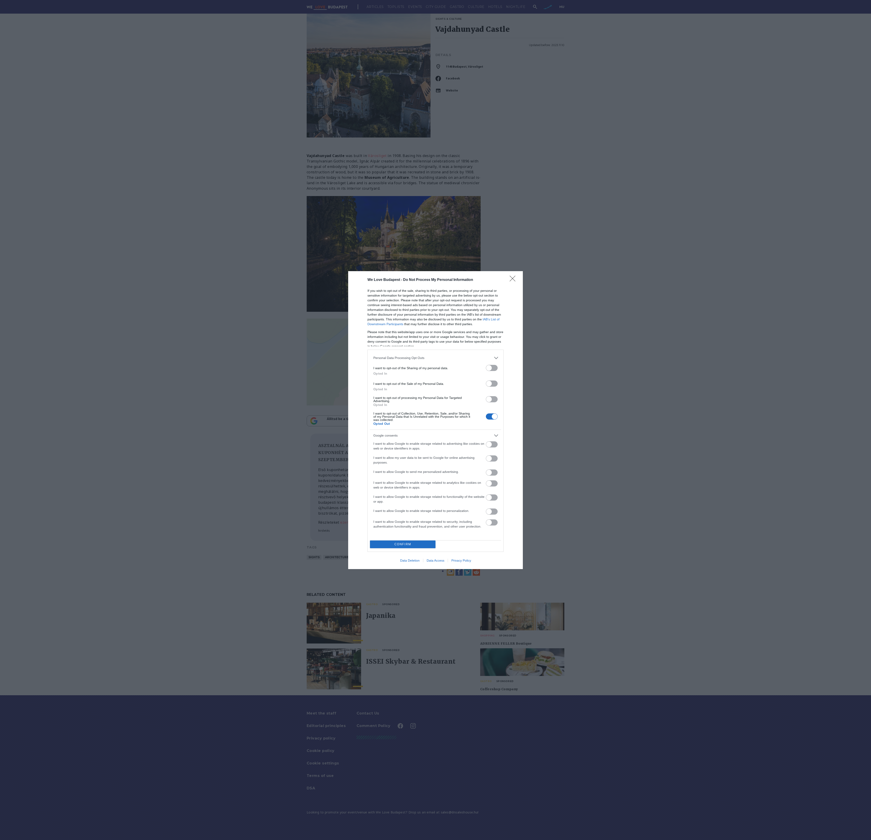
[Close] (514, 280)
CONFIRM (402, 544)
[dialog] (435, 420)
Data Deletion (410, 560)
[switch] (492, 368)
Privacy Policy (461, 560)
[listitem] (435, 358)
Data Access (435, 560)
